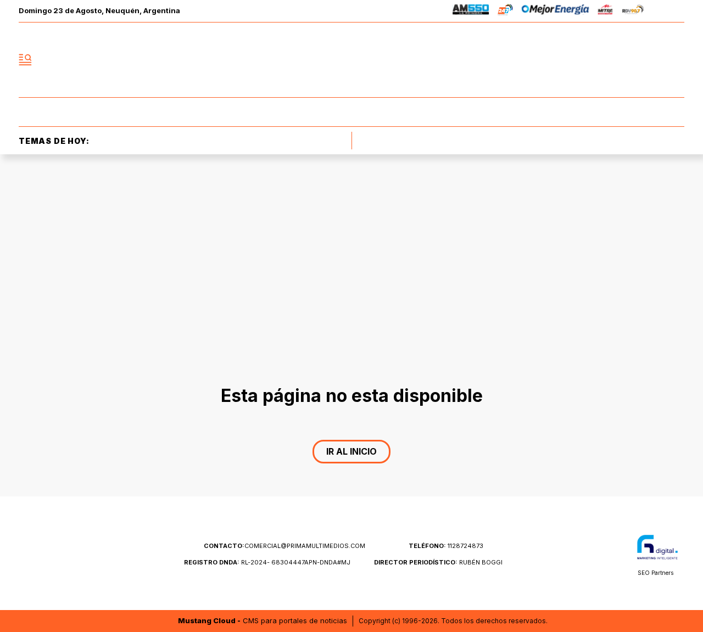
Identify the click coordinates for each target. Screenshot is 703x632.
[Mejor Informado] (351, 60)
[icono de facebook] (603, 60)
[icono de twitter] (627, 60)
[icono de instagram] (651, 60)
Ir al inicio (351, 451)
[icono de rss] (675, 60)
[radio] (471, 11)
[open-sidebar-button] (25, 59)
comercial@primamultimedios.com (284, 546)
